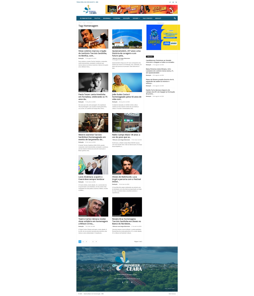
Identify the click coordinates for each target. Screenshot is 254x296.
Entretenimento (83, 47)
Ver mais (135, 18)
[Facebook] (170, 2)
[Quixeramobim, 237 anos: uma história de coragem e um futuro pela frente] (127, 39)
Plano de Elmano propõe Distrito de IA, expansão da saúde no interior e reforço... (160, 81)
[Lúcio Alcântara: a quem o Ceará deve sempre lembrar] (93, 164)
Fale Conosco (147, 18)
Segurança (106, 18)
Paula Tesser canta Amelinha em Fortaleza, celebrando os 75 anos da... (92, 96)
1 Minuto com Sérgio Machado (120, 47)
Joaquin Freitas (171, 288)
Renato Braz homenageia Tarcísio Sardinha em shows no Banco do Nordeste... (126, 221)
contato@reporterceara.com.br (131, 278)
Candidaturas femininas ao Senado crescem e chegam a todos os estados (160, 61)
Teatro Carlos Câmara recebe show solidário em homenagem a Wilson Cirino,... (93, 221)
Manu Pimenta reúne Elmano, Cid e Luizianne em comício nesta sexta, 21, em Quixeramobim (160, 71)
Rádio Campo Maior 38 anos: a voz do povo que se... (126, 135)
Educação (126, 18)
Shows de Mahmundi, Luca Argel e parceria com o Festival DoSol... (126, 179)
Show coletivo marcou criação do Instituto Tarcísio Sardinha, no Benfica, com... (92, 53)
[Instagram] (173, 2)
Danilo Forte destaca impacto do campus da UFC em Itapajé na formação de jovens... (160, 92)
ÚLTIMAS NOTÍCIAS (85, 18)
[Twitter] (176, 2)
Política (97, 18)
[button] (175, 18)
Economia (116, 18)
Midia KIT (158, 18)
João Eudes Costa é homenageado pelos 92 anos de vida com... (126, 96)
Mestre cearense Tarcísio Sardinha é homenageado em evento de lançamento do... (92, 137)
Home (79, 22)
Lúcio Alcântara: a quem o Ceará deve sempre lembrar (91, 178)
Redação (81, 58)
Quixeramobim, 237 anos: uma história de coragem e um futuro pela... (126, 53)
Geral (114, 91)
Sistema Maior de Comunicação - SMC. (94, 294)
